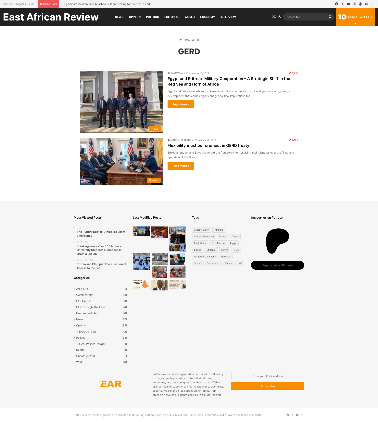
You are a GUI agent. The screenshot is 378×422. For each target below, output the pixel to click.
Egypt (233, 243)
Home (186, 39)
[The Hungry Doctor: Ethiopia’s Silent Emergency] (141, 261)
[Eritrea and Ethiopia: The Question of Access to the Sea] (177, 284)
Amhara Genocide (204, 236)
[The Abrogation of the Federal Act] (141, 284)
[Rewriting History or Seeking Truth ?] (159, 285)
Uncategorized (85, 356)
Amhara (219, 229)
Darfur (222, 236)
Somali (198, 263)
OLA (236, 249)
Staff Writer (176, 73)
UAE (239, 263)
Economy (207, 17)
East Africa (200, 243)
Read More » (180, 104)
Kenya (224, 249)
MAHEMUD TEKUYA (181, 140)
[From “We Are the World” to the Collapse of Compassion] (159, 265)
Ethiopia (211, 249)
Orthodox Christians (205, 256)
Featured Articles (87, 313)
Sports (80, 349)
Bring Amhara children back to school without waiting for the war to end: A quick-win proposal (119, 4)
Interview (228, 17)
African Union (201, 229)
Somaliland (213, 263)
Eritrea (197, 249)
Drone (235, 236)
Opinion (135, 17)
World (189, 17)
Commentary (84, 294)
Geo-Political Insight (92, 344)
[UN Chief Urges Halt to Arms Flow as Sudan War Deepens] (177, 265)
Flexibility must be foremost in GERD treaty (208, 145)
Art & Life (82, 288)
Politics (152, 17)
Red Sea (226, 256)
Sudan (228, 263)
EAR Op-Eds (83, 301)
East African (218, 243)
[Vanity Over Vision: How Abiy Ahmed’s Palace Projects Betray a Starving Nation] (177, 239)
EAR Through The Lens (90, 307)
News (119, 17)
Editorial (171, 17)
